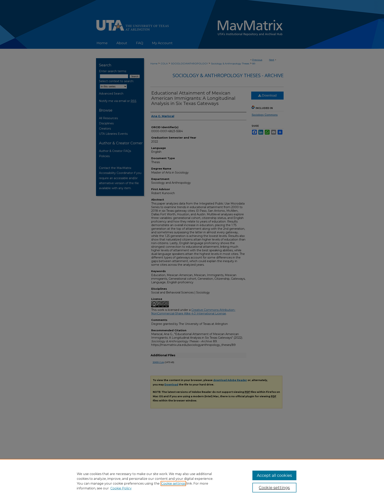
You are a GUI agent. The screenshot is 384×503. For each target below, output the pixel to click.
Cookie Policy (121, 488)
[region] (192, 481)
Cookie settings (173, 483)
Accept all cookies (274, 475)
